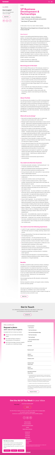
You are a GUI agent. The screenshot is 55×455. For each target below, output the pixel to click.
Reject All (14, 450)
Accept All (21, 450)
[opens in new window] (24, 417)
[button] (49, 1)
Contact (27, 427)
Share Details (27, 435)
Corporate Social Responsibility (27, 425)
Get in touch (32, 412)
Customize (7, 450)
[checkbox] (39, 334)
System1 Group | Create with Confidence (29, 61)
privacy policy (42, 410)
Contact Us (27, 314)
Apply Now (6, 16)
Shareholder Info (27, 439)
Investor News (27, 437)
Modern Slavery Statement (27, 429)
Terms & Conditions (27, 423)
